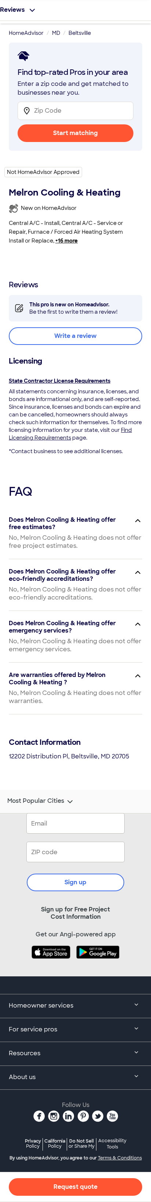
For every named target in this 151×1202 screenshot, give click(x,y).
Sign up (75, 882)
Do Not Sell (82, 1143)
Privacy (33, 1143)
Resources (24, 1053)
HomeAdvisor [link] (26, 33)
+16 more (66, 240)
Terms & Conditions (120, 1158)
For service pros (33, 1029)
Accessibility (112, 1144)
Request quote (75, 1187)
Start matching (75, 133)
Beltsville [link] (80, 33)
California (54, 1143)
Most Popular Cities (35, 801)
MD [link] (56, 33)
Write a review (75, 336)
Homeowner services (41, 1005)
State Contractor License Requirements (59, 381)
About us (22, 1077)
